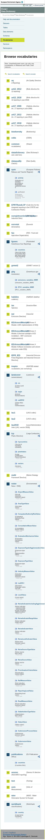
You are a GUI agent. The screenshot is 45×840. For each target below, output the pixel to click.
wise (13, 796)
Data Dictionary (20, 15)
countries (21, 250)
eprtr (13, 170)
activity (20, 178)
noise (13, 484)
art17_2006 (16, 106)
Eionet (12, 15)
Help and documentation (11, 19)
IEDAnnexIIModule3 (18, 331)
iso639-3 (21, 583)
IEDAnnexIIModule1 (18, 323)
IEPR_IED (15, 355)
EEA (12, 2)
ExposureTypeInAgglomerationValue (22, 548)
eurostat (15, 224)
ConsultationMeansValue (22, 526)
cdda (13, 138)
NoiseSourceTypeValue (22, 649)
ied (12, 314)
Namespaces (7, 48)
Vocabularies (8, 40)
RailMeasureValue (22, 680)
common (15, 144)
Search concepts (31, 74)
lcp (12, 434)
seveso (14, 772)
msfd (13, 475)
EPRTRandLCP (18, 205)
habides (15, 297)
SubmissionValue (22, 741)
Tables (5, 27)
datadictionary (17, 153)
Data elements (8, 32)
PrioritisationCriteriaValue (22, 670)
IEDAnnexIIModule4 (18, 344)
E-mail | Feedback (9, 832)
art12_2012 (16, 89)
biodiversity (16, 132)
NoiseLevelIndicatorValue (22, 639)
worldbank (16, 804)
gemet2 (14, 266)
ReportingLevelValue (22, 691)
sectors (20, 463)
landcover (16, 375)
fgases (14, 241)
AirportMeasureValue (22, 492)
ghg (13, 272)
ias (12, 305)
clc (19, 383)
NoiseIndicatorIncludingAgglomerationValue (22, 604)
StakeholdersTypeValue (22, 712)
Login (26, 5)
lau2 (13, 419)
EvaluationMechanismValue (22, 536)
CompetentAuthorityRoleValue (22, 514)
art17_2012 (16, 115)
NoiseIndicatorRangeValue (22, 618)
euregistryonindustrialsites (18, 216)
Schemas (6, 36)
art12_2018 (16, 98)
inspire (14, 366)
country (21, 812)
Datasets (6, 23)
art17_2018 (16, 123)
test (13, 781)
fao (12, 233)
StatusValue (22, 722)
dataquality (16, 161)
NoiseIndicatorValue (22, 629)
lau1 (13, 413)
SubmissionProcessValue (22, 731)
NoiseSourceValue (22, 660)
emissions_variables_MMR (22, 280)
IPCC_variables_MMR (22, 287)
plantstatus (22, 452)
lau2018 (14, 425)
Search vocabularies (14, 74)
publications (17, 754)
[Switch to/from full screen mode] (31, 5)
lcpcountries (22, 442)
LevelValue (22, 595)
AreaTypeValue (22, 504)
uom (13, 787)
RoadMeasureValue (22, 701)
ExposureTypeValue (22, 561)
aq (12, 80)
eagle (20, 392)
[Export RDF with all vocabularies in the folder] (39, 172)
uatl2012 (21, 400)
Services (6, 44)
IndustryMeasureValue (22, 571)
